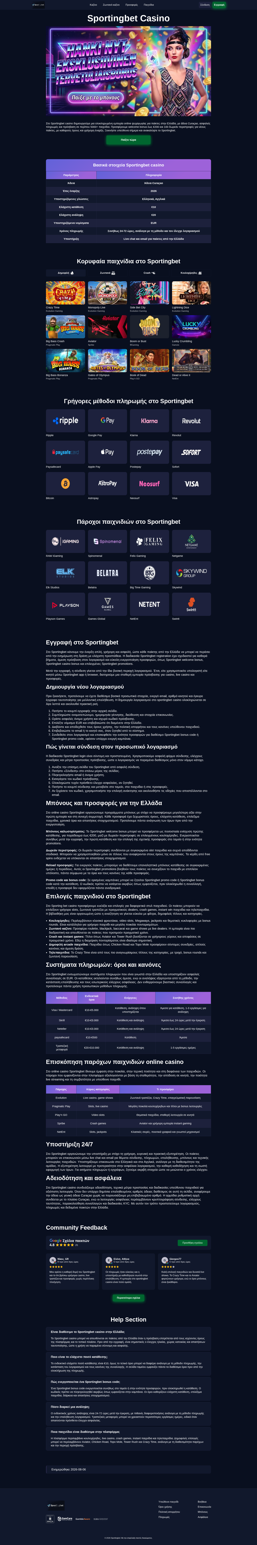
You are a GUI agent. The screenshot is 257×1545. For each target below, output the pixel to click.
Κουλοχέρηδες (189, 273)
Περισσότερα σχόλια (128, 1298)
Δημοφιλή (63, 273)
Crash (147, 273)
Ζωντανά (105, 273)
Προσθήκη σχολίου (192, 1243)
